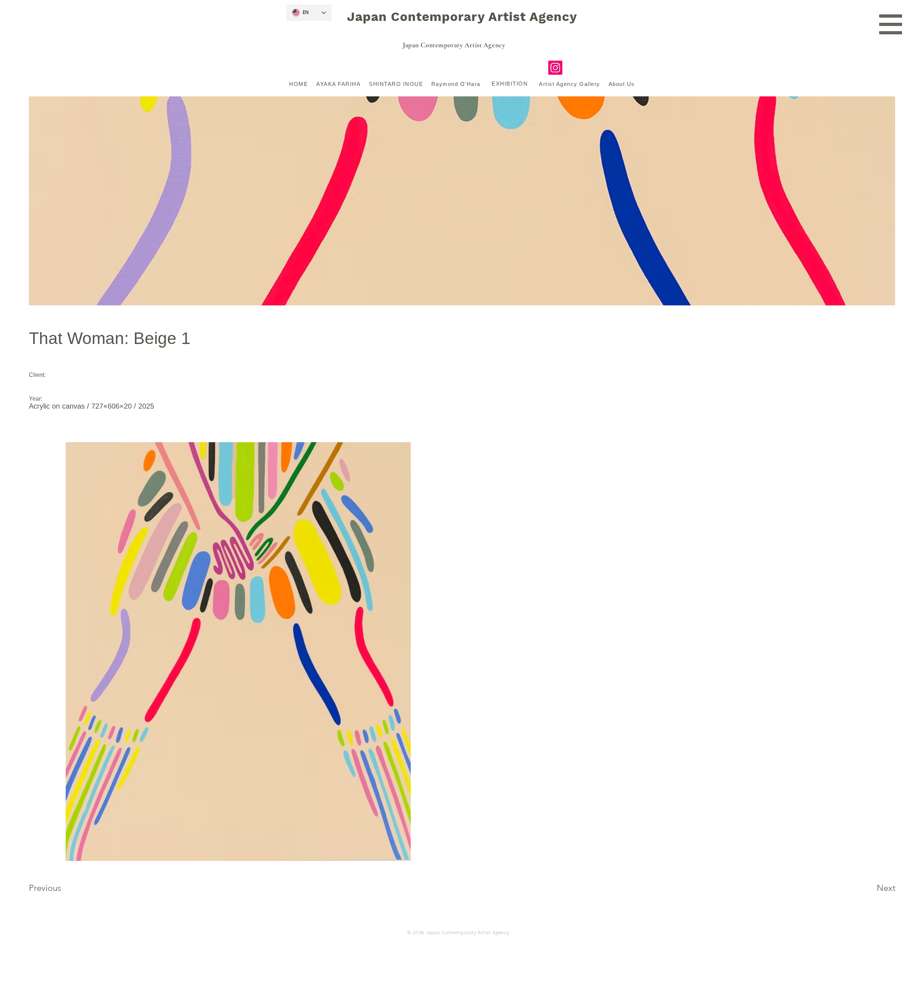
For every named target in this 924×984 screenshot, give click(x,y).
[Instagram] (555, 68)
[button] (890, 24)
